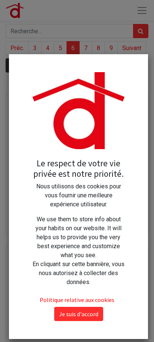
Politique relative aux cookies (77, 300)
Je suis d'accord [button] (78, 314)
